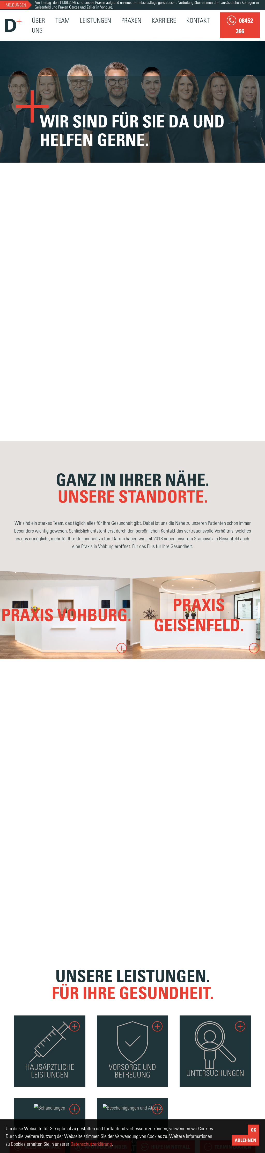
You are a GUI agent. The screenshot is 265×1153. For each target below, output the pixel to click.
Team (62, 20)
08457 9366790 (39, 616)
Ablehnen (245, 1140)
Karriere (164, 20)
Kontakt (198, 20)
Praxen (131, 20)
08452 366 (164, 616)
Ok (253, 1130)
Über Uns (38, 25)
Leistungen (95, 20)
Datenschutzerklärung (91, 1144)
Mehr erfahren (33, 635)
